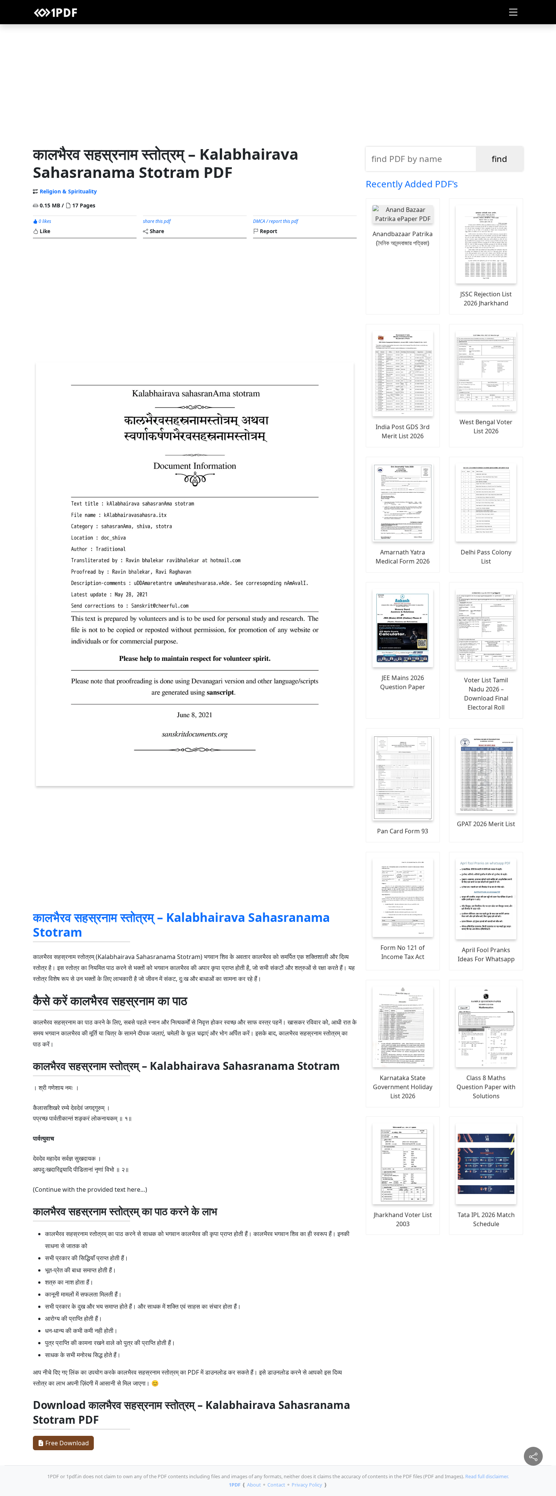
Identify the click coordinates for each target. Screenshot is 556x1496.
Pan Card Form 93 (402, 831)
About (254, 1484)
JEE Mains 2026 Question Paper (402, 682)
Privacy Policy (307, 1484)
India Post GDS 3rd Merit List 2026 (403, 431)
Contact (276, 1484)
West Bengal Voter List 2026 (486, 426)
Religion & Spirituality (68, 191)
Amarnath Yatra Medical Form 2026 (403, 556)
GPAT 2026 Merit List (486, 824)
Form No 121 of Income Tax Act (403, 952)
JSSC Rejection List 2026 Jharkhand (486, 298)
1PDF (235, 1484)
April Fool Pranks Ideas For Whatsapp (486, 954)
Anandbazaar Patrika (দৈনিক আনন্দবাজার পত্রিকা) (403, 238)
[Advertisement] (278, 83)
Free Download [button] (66, 1443)
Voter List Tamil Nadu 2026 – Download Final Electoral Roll (486, 693)
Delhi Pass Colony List (486, 556)
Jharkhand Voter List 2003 (403, 1219)
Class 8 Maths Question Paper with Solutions (486, 1087)
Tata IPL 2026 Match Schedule (486, 1219)
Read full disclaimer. (487, 1476)
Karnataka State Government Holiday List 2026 (402, 1087)
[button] (513, 12)
